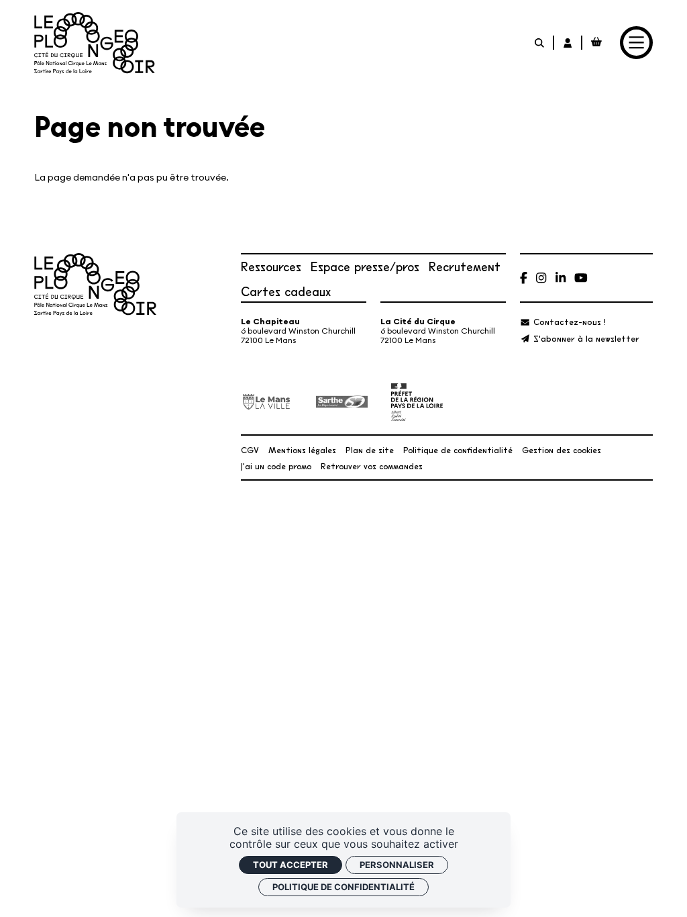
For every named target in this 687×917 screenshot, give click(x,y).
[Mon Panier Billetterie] (596, 43)
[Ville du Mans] (267, 401)
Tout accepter (290, 864)
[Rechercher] (540, 43)
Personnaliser (397, 864)
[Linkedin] (561, 277)
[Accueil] (94, 43)
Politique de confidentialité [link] (343, 886)
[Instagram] (541, 277)
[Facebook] (523, 277)
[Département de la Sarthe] (342, 402)
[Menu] (636, 42)
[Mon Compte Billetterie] (568, 43)
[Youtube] (581, 277)
